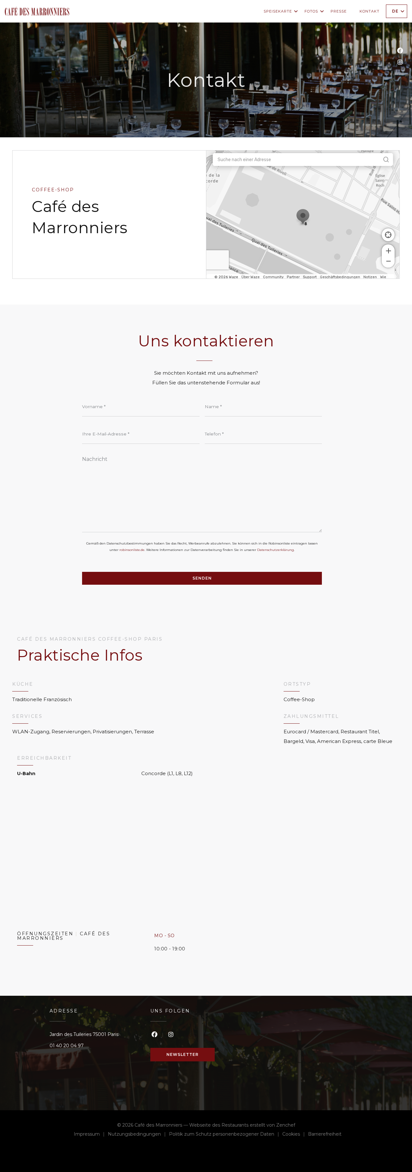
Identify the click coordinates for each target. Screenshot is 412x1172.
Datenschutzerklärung (275, 550)
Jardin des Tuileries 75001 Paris (84, 1034)
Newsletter (182, 1054)
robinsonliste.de (132, 550)
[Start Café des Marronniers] (37, 11)
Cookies (295, 1135)
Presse (339, 11)
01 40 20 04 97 (67, 1045)
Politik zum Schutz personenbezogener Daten (225, 1135)
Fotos (311, 11)
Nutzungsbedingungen (138, 1135)
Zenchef (285, 1125)
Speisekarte (278, 11)
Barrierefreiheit (325, 1135)
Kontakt (369, 11)
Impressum (91, 1135)
